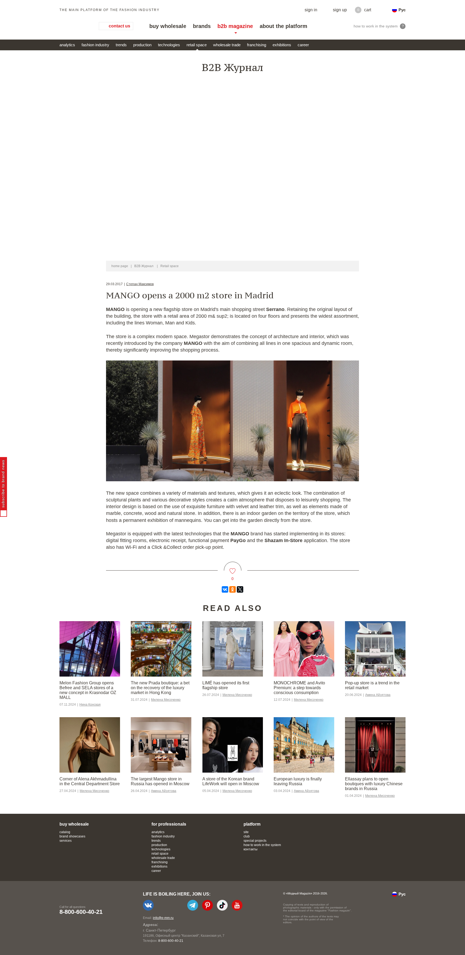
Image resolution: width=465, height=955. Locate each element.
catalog (64, 832)
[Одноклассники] (232, 589)
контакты (251, 849)
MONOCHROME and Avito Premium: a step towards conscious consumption (299, 688)
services (65, 841)
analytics (67, 45)
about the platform (283, 26)
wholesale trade (227, 45)
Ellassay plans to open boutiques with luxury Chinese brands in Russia (374, 784)
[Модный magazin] (73, 26)
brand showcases (72, 836)
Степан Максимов (140, 284)
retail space (196, 45)
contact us (119, 26)
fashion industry (95, 45)
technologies (169, 45)
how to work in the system (262, 845)
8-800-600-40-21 (81, 911)
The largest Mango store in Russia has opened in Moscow (160, 781)
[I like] (232, 568)
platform (252, 824)
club (247, 836)
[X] (240, 589)
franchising (256, 45)
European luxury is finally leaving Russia (298, 781)
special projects (255, 841)
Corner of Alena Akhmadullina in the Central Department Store (89, 781)
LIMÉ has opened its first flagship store (225, 685)
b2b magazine (235, 26)
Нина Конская (90, 704)
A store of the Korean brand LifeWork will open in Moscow (230, 781)
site (246, 832)
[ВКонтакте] (225, 589)
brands (202, 26)
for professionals (169, 824)
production (142, 45)
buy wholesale (167, 26)
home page (119, 266)
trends (121, 45)
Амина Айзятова (377, 695)
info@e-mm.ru (163, 918)
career (303, 45)
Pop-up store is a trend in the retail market (372, 685)
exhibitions (282, 45)
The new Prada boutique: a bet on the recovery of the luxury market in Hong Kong (160, 688)
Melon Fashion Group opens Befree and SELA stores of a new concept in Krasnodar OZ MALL (87, 690)
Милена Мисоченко (166, 700)
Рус (402, 10)
